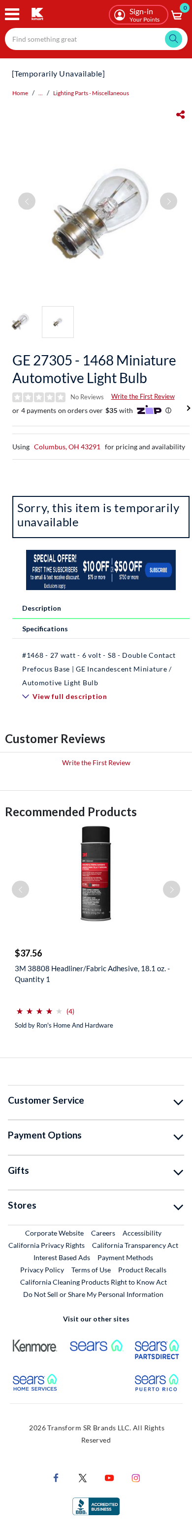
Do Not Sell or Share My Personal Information (93, 1294)
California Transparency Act (135, 1245)
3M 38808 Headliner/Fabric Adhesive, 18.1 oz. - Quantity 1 (92, 973)
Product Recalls (142, 1269)
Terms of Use (91, 1270)
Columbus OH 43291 (67, 446)
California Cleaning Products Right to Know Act (93, 1282)
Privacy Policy (42, 1270)
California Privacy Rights (46, 1245)
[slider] (39, 1007)
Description (41, 608)
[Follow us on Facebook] (56, 1477)
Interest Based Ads (61, 1257)
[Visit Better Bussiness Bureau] (96, 1505)
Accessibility (142, 1233)
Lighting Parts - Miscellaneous (91, 93)
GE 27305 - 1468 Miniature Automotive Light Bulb (94, 369)
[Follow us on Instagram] (136, 1477)
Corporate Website (55, 1232)
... (40, 93)
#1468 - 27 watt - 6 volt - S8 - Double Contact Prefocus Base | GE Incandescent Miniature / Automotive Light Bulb (99, 669)
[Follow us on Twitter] (83, 1477)
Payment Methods (125, 1257)
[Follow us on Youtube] (109, 1477)
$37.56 (28, 953)
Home (20, 93)
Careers (103, 1232)
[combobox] (96, 39)
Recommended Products (71, 811)
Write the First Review (143, 396)
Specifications (45, 628)
